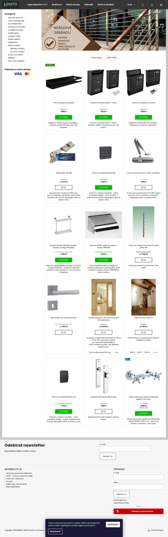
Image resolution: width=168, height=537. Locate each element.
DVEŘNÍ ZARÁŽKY (14, 39)
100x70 (147, 352)
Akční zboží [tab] (111, 57)
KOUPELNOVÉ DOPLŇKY (17, 27)
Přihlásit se (107, 456)
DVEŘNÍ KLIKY (13, 42)
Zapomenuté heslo (121, 503)
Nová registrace (120, 500)
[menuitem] (37, 4)
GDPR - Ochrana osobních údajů (19, 476)
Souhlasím (113, 524)
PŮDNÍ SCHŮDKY (14, 45)
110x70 (139, 352)
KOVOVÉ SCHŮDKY (17, 52)
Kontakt (9, 481)
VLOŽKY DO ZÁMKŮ (15, 55)
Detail (63, 187)
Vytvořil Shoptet (157, 530)
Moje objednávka (13, 487)
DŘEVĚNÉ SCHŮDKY (17, 49)
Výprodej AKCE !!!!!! (15, 18)
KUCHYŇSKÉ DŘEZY (15, 24)
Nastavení (55, 531)
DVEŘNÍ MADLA (13, 33)
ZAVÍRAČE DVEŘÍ (14, 36)
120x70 (132, 352)
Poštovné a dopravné (14, 478)
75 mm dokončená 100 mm (100, 352)
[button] (50, 30)
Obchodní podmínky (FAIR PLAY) (19, 473)
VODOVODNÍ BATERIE (16, 21)
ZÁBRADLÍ (11, 58)
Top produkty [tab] (96, 57)
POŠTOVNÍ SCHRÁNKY (16, 61)
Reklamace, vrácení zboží (16, 484)
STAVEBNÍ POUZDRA (15, 30)
